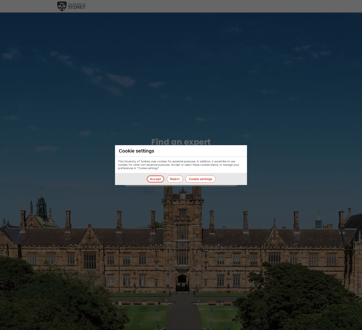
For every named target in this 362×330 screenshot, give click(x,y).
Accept (155, 179)
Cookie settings (200, 179)
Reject (175, 179)
